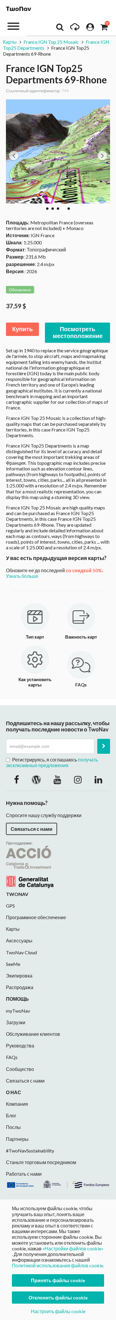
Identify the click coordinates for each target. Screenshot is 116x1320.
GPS (10, 905)
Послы (13, 1127)
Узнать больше (22, 576)
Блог (11, 1115)
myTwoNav (18, 1011)
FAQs (12, 1057)
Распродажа (19, 987)
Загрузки (15, 1022)
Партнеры (17, 1139)
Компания (17, 1104)
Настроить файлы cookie (58, 1311)
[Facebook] (16, 779)
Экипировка (19, 975)
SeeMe (13, 964)
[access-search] (59, 28)
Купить (22, 329)
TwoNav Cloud (21, 952)
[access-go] (75, 28)
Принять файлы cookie (58, 1280)
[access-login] (90, 28)
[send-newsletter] (103, 746)
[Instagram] (78, 779)
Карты (10, 42)
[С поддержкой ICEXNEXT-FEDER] (58, 1183)
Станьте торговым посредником (41, 1162)
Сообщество (20, 1069)
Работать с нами (24, 1174)
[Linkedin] (98, 779)
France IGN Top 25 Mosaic (51, 42)
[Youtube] (57, 779)
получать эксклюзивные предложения (52, 762)
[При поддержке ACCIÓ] (30, 866)
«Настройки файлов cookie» (73, 1248)
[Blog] (36, 779)
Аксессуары (19, 940)
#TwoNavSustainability (30, 1150)
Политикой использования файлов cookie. (58, 1265)
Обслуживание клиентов (33, 1034)
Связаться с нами (31, 829)
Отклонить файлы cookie (58, 1297)
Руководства (20, 1045)
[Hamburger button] (13, 26)
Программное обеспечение (36, 917)
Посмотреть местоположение (78, 332)
